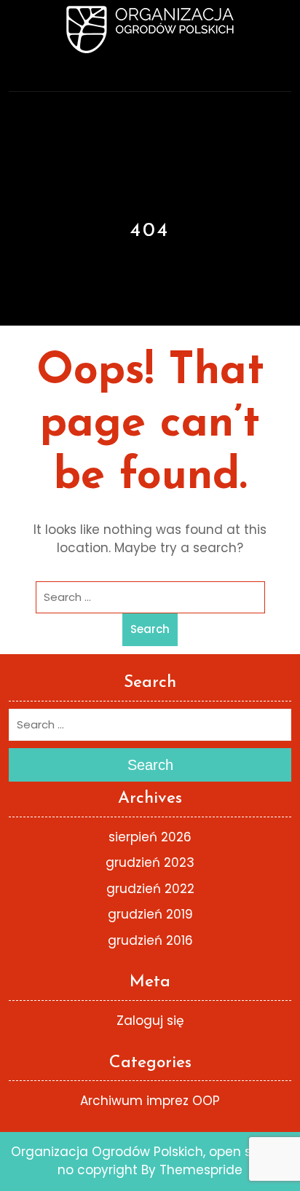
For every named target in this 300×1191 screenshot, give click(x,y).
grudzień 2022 (150, 888)
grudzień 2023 (150, 862)
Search (150, 629)
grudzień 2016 (150, 940)
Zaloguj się (150, 1020)
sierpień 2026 (150, 837)
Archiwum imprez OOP (150, 1100)
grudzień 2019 (150, 914)
